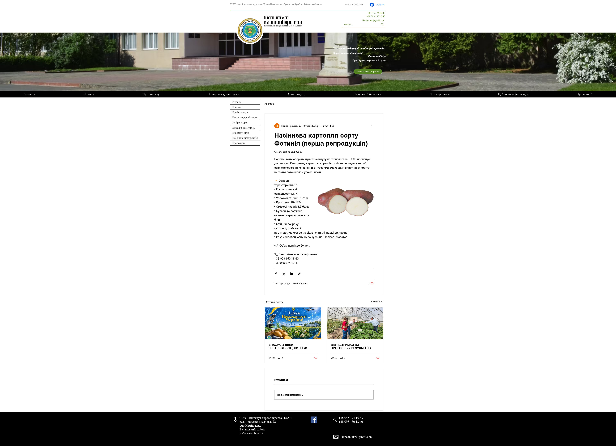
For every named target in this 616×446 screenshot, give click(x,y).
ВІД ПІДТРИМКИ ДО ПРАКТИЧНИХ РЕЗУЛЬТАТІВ (351, 346)
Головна (236, 102)
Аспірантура (239, 122)
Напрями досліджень (244, 117)
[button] (439, 94)
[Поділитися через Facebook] (275, 273)
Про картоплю (240, 132)
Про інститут (240, 112)
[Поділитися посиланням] (299, 273)
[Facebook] (314, 420)
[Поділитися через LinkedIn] (291, 273)
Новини (236, 107)
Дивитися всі (376, 301)
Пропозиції (239, 143)
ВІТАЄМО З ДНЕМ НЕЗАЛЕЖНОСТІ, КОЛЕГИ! (288, 346)
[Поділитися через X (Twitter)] (283, 273)
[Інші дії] (372, 126)
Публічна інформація (245, 137)
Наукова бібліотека (243, 127)
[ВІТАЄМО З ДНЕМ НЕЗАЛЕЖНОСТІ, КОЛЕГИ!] (293, 323)
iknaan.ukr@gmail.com (373, 20)
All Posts (269, 103)
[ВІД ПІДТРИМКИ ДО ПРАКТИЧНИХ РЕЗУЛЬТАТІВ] (355, 323)
